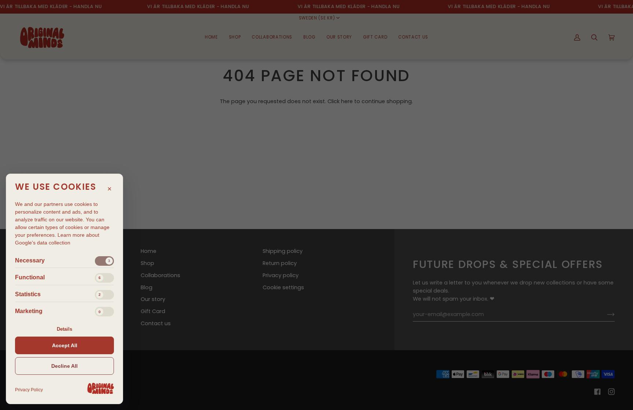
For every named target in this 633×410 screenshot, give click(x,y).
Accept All (64, 345)
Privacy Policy (29, 389)
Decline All (64, 366)
